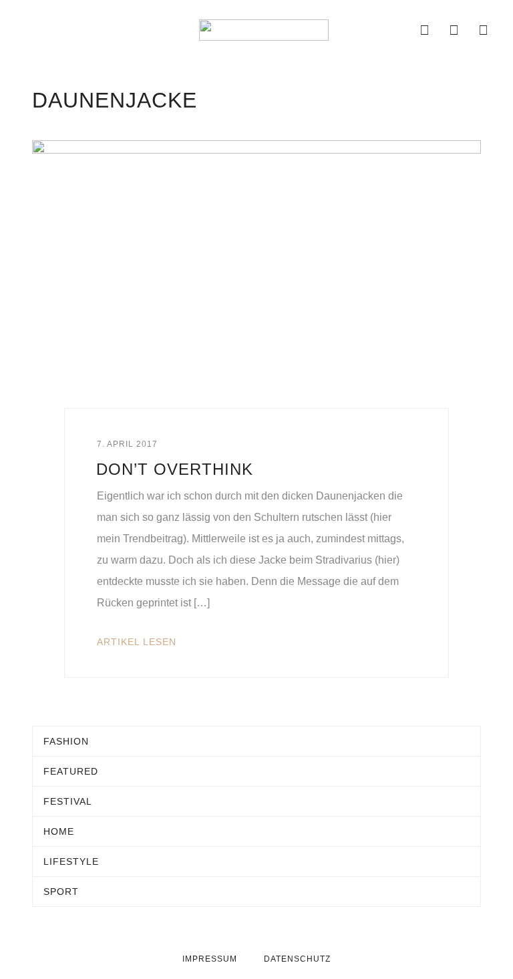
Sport (61, 891)
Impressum (209, 959)
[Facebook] (424, 30)
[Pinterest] (483, 30)
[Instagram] (454, 30)
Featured (70, 771)
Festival (67, 801)
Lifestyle (71, 861)
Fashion (66, 741)
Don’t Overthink (174, 469)
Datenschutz (297, 959)
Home (58, 831)
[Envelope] (395, 30)
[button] (28, 30)
